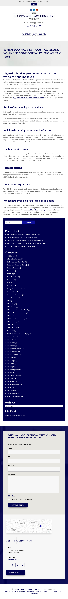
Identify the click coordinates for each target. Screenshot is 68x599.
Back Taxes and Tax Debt (15, 262)
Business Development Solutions (48, 591)
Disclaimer (12, 496)
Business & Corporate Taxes (16, 265)
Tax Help (10, 367)
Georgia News (11, 292)
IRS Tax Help (11, 328)
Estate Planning (12, 277)
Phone (10, 457)
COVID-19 (10, 274)
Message (11, 474)
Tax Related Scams (13, 384)
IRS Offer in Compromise (15, 319)
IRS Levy (10, 316)
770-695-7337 (34, 25)
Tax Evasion (11, 358)
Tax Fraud (10, 364)
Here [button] (34, 4)
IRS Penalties (11, 322)
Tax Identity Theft (13, 370)
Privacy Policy (28, 591)
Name (10, 448)
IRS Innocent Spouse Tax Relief (17, 310)
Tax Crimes (11, 346)
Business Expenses (13, 268)
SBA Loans (10, 331)
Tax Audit (10, 340)
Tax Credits (11, 343)
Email (11, 466)
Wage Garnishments (13, 396)
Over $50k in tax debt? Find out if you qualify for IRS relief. (26, 240)
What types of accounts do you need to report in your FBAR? (27, 243)
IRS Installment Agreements (16, 313)
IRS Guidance (11, 307)
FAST (8, 283)
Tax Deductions (12, 352)
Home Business (12, 298)
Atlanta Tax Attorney (14, 259)
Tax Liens (10, 378)
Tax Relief (10, 387)
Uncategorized (12, 393)
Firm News (10, 286)
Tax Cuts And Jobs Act (14, 349)
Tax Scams (10, 390)
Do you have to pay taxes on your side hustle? (22, 237)
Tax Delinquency (12, 355)
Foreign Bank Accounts (14, 289)
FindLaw (34, 594)
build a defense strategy (37, 210)
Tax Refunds (11, 381)
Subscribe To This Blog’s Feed (15, 415)
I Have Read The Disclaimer (21, 500)
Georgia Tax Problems (14, 295)
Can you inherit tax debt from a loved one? (21, 246)
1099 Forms (11, 256)
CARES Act (10, 271)
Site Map (18, 591)
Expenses (10, 280)
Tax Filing (10, 361)
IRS (8, 301)
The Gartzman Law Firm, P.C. (29, 589)
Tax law (9, 372)
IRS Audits (10, 304)
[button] (66, 587)
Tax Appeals (11, 337)
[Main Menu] (34, 38)
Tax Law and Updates (14, 375)
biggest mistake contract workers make (28, 98)
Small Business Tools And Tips (17, 334)
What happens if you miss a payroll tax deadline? (23, 234)
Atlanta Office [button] (15, 573)
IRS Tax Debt (11, 325)
